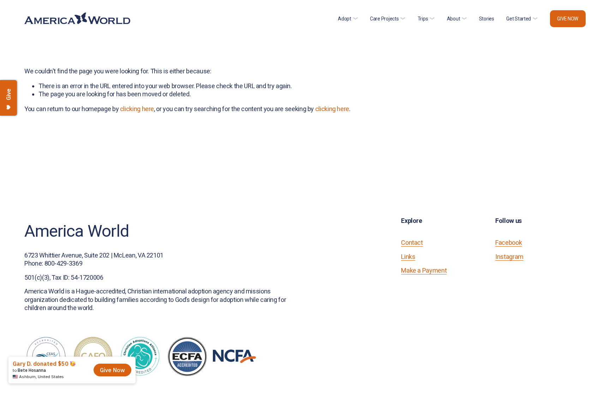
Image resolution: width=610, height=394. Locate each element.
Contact (412, 242)
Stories (486, 19)
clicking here (137, 109)
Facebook (508, 242)
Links (408, 256)
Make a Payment (424, 270)
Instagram (509, 256)
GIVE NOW (567, 19)
